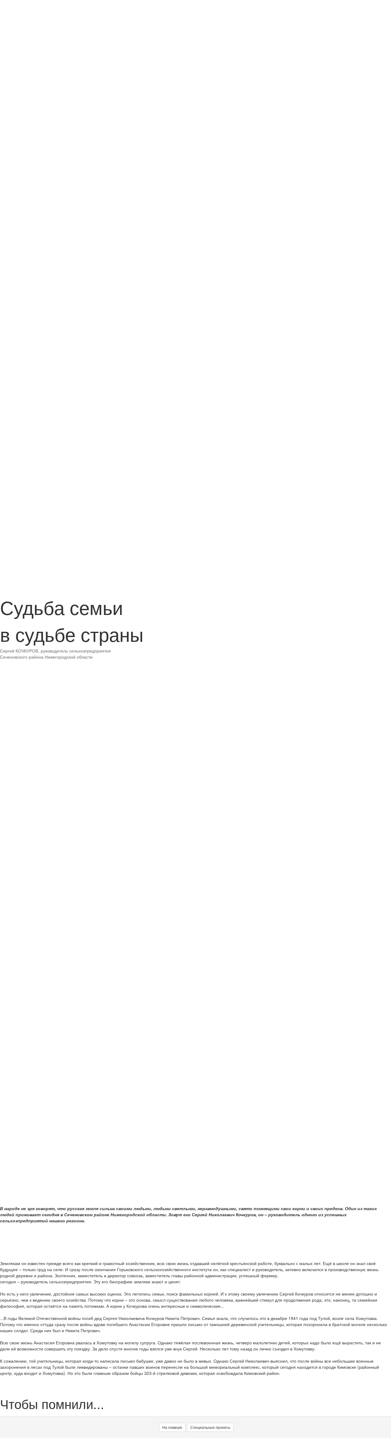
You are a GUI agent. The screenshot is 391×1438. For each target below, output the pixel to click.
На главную (172, 1427)
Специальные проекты (210, 1427)
